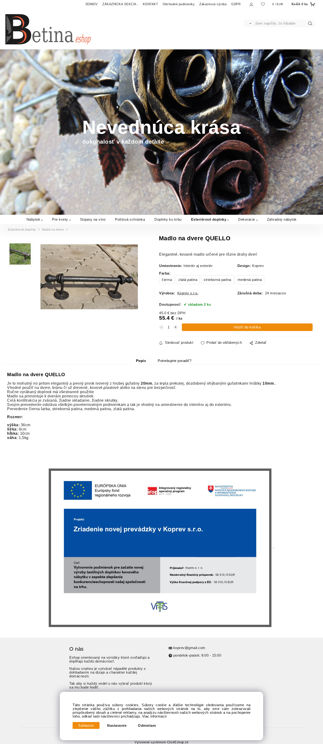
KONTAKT (150, 4)
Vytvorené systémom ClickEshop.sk (161, 742)
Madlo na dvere (53, 229)
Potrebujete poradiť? (174, 361)
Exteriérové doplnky (209, 219)
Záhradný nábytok (282, 219)
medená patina (250, 280)
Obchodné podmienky (179, 4)
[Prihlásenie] (251, 4)
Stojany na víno (93, 219)
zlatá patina (187, 280)
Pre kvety (60, 219)
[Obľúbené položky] (263, 4)
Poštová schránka (130, 219)
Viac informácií (154, 716)
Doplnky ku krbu (168, 219)
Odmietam (147, 725)
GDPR (235, 4)
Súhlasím (86, 725)
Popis (141, 361)
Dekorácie (246, 219)
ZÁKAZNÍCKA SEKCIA (119, 4)
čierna (167, 280)
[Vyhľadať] (249, 23)
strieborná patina (217, 280)
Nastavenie (117, 725)
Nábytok (33, 219)
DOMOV (92, 4)
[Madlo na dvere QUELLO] (89, 277)
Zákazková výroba (213, 4)
